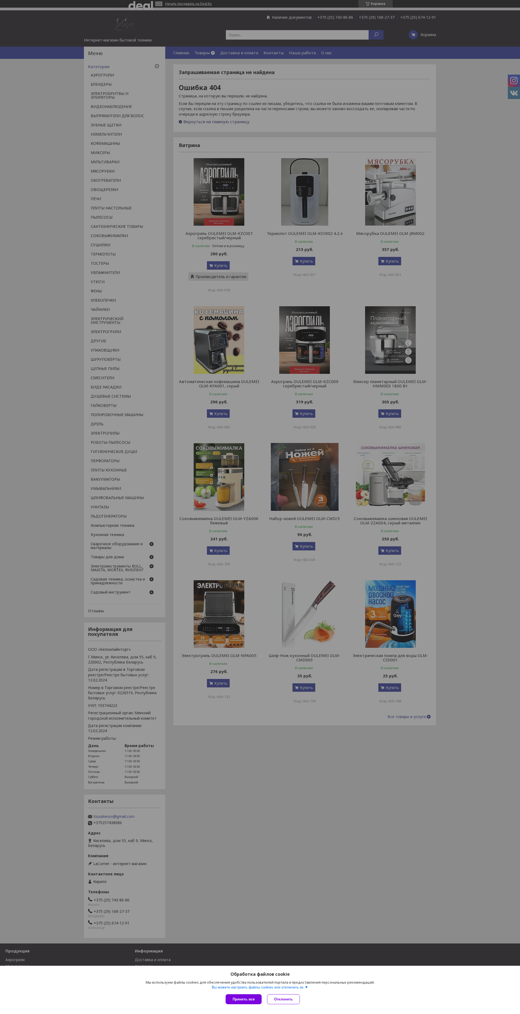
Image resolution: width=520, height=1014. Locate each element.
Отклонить (283, 999)
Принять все (244, 999)
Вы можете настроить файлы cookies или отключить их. (258, 987)
